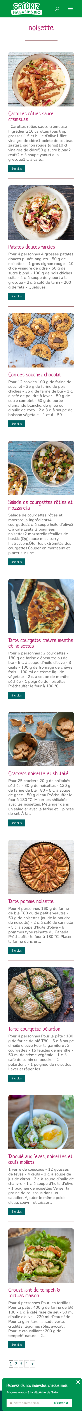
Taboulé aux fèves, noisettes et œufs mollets (40, 1159)
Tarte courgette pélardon (34, 1028)
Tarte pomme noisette (31, 901)
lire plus (17, 168)
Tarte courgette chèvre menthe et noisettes (40, 643)
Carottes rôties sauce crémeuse (31, 116)
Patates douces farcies (31, 246)
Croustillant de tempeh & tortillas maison (34, 1292)
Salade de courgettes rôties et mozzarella (40, 505)
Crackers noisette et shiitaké (38, 773)
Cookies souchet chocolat (34, 374)
